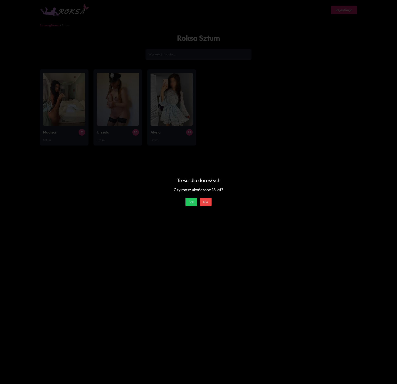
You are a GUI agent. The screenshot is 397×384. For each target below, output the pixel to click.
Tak (191, 202)
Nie (205, 202)
